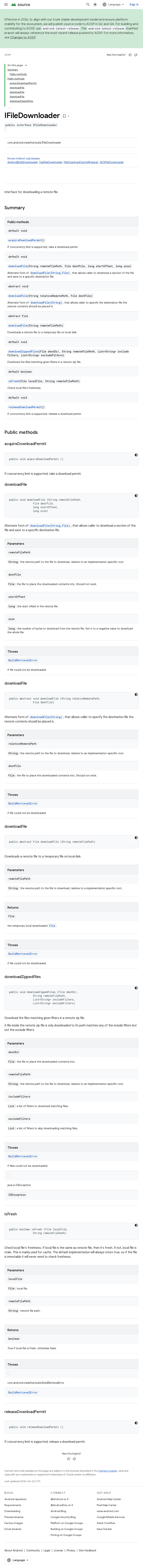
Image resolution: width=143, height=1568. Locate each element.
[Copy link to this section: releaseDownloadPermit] (49, 1412)
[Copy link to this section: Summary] (28, 208)
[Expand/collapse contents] (26, 65)
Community (33, 1550)
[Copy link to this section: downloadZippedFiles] (44, 977)
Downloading (12, 1511)
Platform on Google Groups (67, 1523)
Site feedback (87, 1550)
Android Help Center (109, 1499)
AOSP (7, 54)
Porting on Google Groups (66, 1535)
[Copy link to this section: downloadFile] (30, 485)
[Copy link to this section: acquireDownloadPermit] (50, 444)
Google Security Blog (63, 1517)
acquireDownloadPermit (25, 240)
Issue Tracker (104, 1529)
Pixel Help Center (107, 1505)
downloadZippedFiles (23, 351)
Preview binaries (13, 1517)
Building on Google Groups (66, 1529)
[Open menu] (6, 4)
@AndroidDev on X (62, 1505)
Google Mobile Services (111, 1517)
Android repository (15, 1499)
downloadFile (17, 266)
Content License (107, 1470)
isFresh (13, 381)
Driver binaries (12, 1529)
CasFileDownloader (50, 162)
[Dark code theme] (136, 455)
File (52, 925)
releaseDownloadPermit (25, 407)
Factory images (13, 1523)
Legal (47, 1550)
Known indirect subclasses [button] (65, 160)
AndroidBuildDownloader (22, 162)
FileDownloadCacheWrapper (81, 162)
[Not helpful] (136, 55)
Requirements (12, 1505)
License (58, 1550)
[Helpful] (130, 55)
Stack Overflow (106, 1523)
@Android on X (60, 1499)
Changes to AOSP (22, 37)
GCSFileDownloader (112, 162)
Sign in (134, 4)
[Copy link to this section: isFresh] (20, 1214)
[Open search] (88, 4)
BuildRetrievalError (23, 660)
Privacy (71, 1550)
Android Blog (58, 1511)
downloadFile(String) (46, 302)
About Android (13, 1550)
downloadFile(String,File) (50, 273)
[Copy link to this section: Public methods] (41, 433)
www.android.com (108, 1511)
